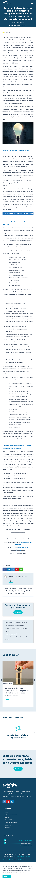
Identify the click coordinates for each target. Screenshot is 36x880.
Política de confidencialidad (17, 859)
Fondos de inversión (11, 637)
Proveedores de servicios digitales (16, 622)
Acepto (6, 876)
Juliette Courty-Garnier (18, 25)
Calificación (17, 593)
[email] (11, 581)
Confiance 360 (9, 825)
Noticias (7, 827)
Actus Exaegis (21, 591)
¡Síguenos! (18, 612)
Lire (7, 699)
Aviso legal (6, 859)
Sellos (23, 593)
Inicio (6, 812)
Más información (24, 872)
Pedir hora (18, 768)
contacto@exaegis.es (25, 840)
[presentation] (1, 680)
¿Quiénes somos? (10, 815)
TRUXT (7, 817)
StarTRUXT (8, 820)
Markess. (7, 640)
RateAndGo (24, 637)
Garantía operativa (11, 822)
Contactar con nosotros (23, 856)
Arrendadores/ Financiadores (14, 625)
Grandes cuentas (10, 588)
